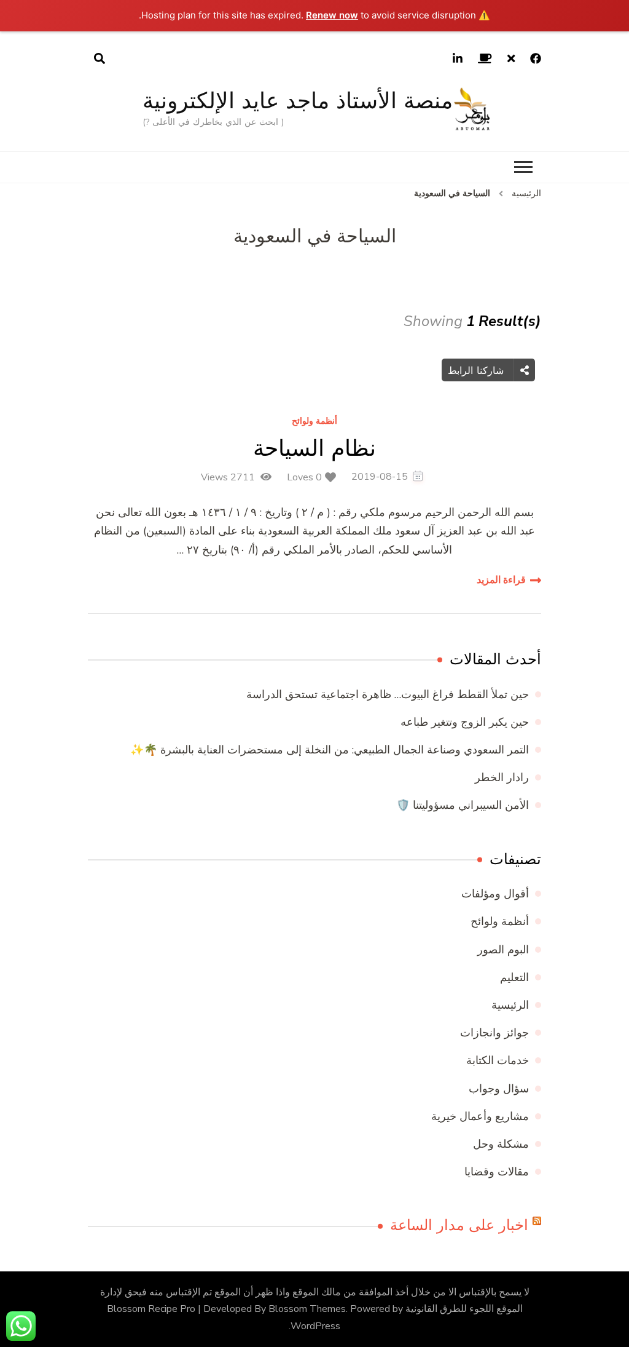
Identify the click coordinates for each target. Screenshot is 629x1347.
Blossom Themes (307, 1309)
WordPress (315, 1326)
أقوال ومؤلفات (495, 893)
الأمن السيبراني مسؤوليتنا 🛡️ (462, 805)
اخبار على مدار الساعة (459, 1225)
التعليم (514, 977)
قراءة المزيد (501, 580)
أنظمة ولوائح (314, 421)
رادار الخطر (502, 777)
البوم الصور (503, 949)
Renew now (332, 15)
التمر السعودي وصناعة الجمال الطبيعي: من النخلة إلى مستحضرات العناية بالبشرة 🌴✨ (329, 749)
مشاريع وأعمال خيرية (480, 1116)
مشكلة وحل (501, 1144)
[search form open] (99, 59)
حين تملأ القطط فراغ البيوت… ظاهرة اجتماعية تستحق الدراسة (387, 694)
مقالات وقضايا (496, 1171)
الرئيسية (510, 1005)
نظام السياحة (314, 448)
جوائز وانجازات (494, 1032)
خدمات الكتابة (497, 1060)
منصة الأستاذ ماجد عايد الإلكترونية (298, 100)
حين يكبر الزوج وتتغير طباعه (464, 722)
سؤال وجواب (499, 1088)
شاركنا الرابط (477, 370)
